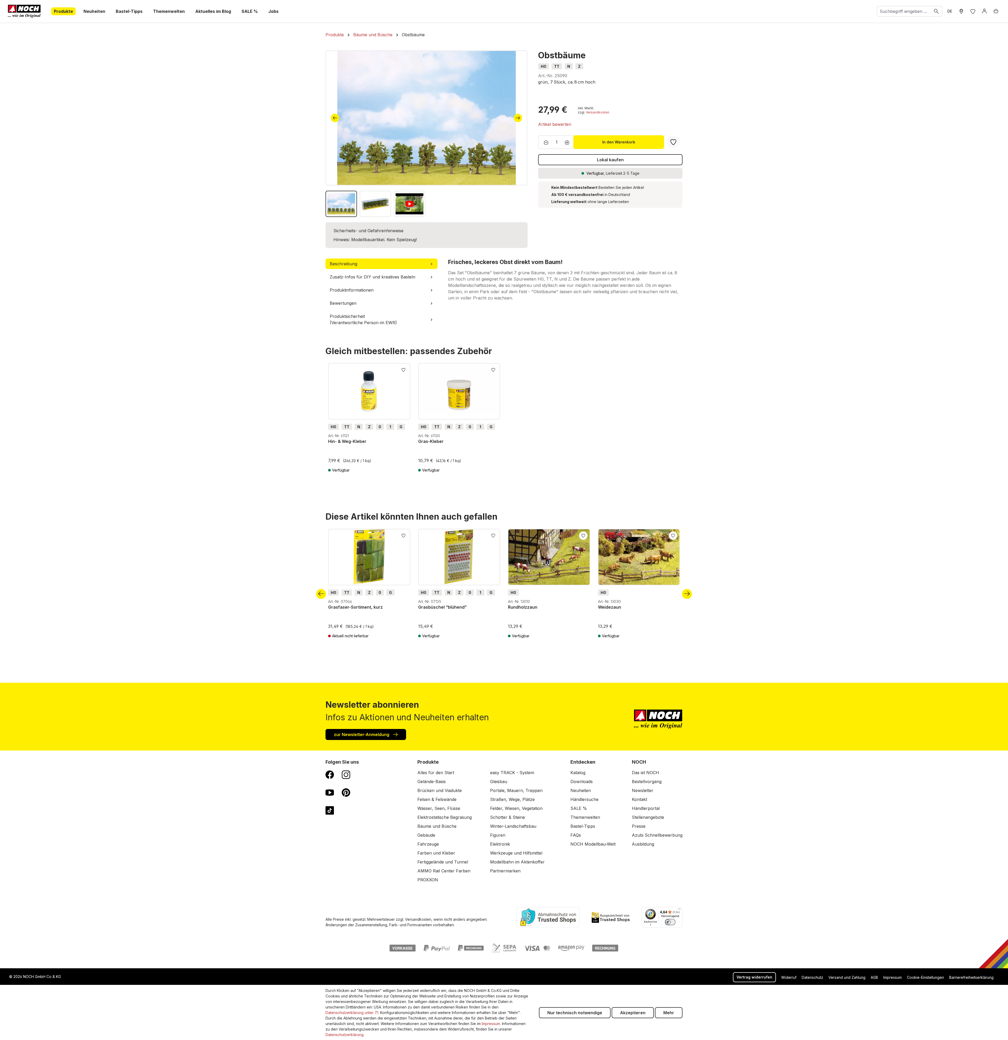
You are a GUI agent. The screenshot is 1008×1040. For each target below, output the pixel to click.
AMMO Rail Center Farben (443, 870)
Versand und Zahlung (846, 977)
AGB (874, 977)
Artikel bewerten (554, 124)
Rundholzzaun (522, 607)
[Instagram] (346, 774)
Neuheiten (580, 790)
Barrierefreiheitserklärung (971, 977)
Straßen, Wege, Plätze (512, 799)
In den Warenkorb (618, 142)
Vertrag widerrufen (754, 977)
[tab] (382, 263)
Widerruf (788, 977)
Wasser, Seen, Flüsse (438, 808)
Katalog (577, 772)
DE (949, 11)
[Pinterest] (346, 792)
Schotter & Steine (507, 817)
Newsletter (642, 790)
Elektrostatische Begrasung (444, 817)
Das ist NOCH (645, 772)
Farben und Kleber (436, 853)
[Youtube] (330, 792)
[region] (426, 133)
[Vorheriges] (335, 118)
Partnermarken (505, 870)
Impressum (892, 977)
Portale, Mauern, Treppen (516, 790)
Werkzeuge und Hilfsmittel (516, 853)
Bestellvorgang (647, 781)
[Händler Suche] (961, 11)
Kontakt (639, 799)
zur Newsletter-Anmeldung (362, 734)
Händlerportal (646, 808)
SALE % (578, 808)
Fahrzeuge (428, 844)
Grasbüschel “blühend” (442, 607)
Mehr (668, 1012)
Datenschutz (812, 977)
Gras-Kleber (431, 441)
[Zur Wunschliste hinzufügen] (403, 369)
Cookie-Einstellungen (925, 977)
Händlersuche (584, 799)
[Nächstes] (518, 118)
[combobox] (904, 11)
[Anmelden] (984, 11)
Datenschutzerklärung (345, 1034)
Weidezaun (609, 607)
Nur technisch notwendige (574, 1012)
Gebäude (426, 835)
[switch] (670, 922)
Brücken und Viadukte (439, 790)
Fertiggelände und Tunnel (442, 862)
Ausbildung (643, 844)
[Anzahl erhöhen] (568, 142)
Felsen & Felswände (436, 799)
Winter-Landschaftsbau (513, 826)
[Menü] (679, 910)
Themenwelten (585, 817)
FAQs (575, 835)
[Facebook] (330, 774)
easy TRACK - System (512, 772)
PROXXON (427, 879)
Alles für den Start (435, 772)
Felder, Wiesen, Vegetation (516, 808)
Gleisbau (498, 781)
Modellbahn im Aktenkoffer (517, 862)
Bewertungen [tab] (343, 303)
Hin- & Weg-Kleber (347, 441)
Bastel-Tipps (582, 826)
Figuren (497, 835)
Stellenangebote (648, 817)
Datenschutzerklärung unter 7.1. (352, 1012)
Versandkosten (597, 112)
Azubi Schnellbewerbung (657, 835)
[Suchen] (936, 11)
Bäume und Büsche (436, 826)
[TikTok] (330, 810)
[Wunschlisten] (973, 11)
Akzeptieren (632, 1012)
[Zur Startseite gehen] (24, 11)
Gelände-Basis (431, 781)
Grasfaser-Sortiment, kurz (355, 607)
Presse (638, 826)
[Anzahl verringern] (544, 142)
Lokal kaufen (610, 159)
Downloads (581, 781)
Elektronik (500, 844)
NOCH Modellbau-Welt (593, 844)
